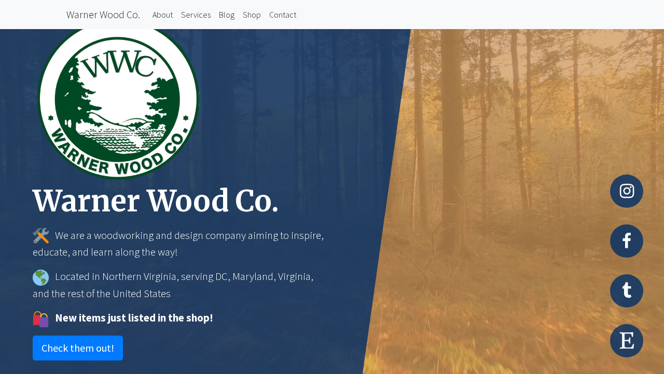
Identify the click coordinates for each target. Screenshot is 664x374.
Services (198, 14)
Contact (284, 14)
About (165, 14)
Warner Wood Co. (103, 14)
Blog (229, 14)
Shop (252, 14)
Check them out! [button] (78, 347)
